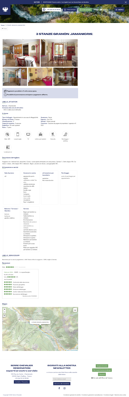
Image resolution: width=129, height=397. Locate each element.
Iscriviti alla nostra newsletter (61, 366)
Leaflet (67, 350)
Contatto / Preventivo (22, 382)
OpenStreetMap (74, 350)
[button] (85, 9)
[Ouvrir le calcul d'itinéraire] (4, 315)
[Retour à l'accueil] (5, 9)
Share (5, 28)
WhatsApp (44, 9)
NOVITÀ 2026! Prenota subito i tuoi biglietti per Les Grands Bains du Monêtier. (66, 2)
